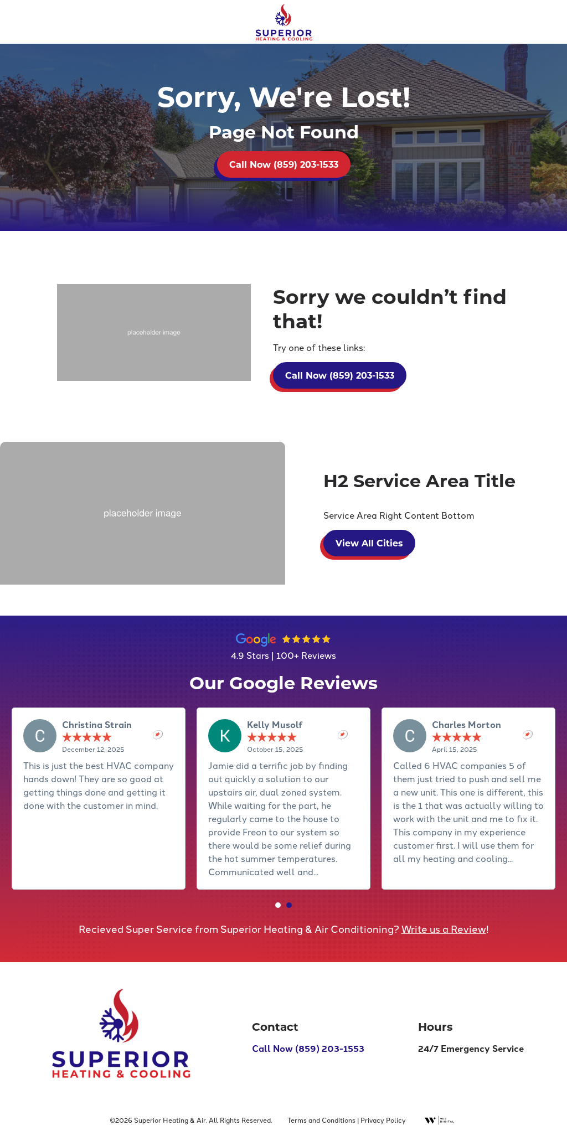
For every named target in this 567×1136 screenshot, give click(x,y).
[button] (278, 905)
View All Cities (369, 543)
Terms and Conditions (321, 1119)
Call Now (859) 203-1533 (491, 17)
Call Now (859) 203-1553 (308, 1048)
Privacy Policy (383, 1119)
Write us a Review (443, 928)
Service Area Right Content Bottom (399, 515)
